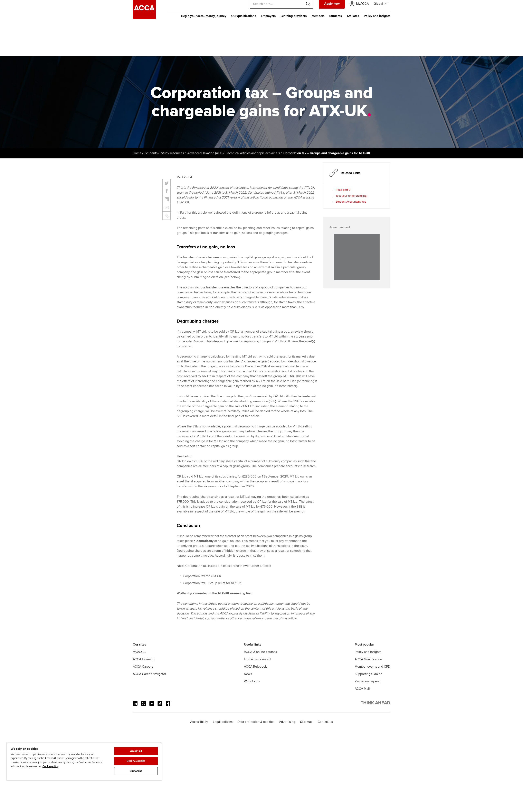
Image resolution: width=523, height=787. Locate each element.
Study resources (172, 153)
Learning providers (293, 16)
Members (318, 16)
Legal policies (222, 722)
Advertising (287, 722)
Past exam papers (367, 681)
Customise (136, 771)
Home (137, 153)
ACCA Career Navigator (149, 674)
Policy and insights (377, 16)
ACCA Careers (143, 667)
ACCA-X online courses (260, 652)
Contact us (325, 722)
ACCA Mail (362, 689)
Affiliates (353, 16)
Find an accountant (257, 659)
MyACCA (139, 652)
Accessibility (199, 722)
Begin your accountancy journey (203, 16)
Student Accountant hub (351, 201)
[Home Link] (375, 704)
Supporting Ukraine (368, 674)
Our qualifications (243, 16)
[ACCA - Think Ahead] (144, 18)
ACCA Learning (143, 659)
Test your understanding (351, 195)
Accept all (136, 751)
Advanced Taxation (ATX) (204, 153)
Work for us (252, 681)
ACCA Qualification (368, 659)
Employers (268, 16)
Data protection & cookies (255, 722)
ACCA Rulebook (255, 667)
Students (335, 16)
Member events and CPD (372, 667)
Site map (306, 722)
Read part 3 (343, 190)
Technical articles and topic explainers (253, 153)
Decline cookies (136, 761)
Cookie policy (50, 766)
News (248, 674)
